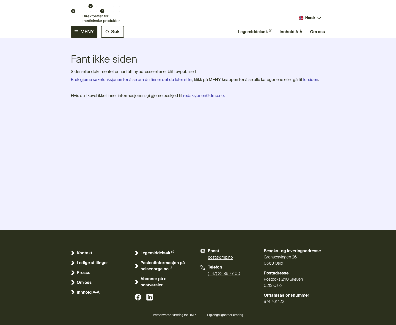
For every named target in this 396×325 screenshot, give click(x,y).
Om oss (317, 32)
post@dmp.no (220, 257)
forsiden (310, 80)
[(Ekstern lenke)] (138, 297)
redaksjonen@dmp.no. (204, 96)
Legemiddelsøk (253, 32)
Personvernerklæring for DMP (174, 315)
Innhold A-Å (291, 32)
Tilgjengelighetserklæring (225, 315)
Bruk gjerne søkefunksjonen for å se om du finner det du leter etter (131, 80)
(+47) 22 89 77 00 (224, 274)
